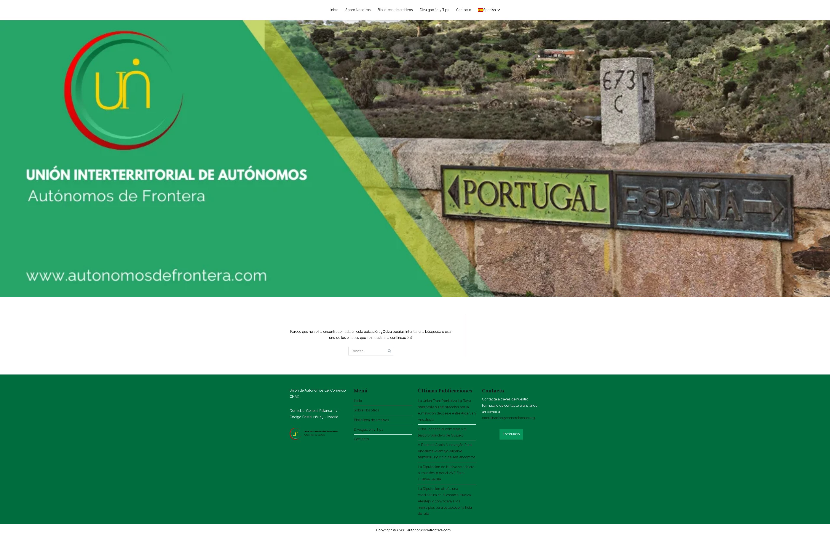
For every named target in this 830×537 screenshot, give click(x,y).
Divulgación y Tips (434, 10)
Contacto (463, 10)
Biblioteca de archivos (395, 10)
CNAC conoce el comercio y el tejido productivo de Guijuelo (442, 432)
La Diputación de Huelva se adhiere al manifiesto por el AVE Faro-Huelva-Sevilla (446, 473)
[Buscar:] (371, 351)
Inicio (334, 10)
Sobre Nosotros (358, 10)
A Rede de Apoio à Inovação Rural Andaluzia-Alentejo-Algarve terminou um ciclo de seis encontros (447, 451)
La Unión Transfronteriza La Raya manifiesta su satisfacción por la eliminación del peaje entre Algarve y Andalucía (447, 410)
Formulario (511, 434)
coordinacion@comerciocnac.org (508, 418)
